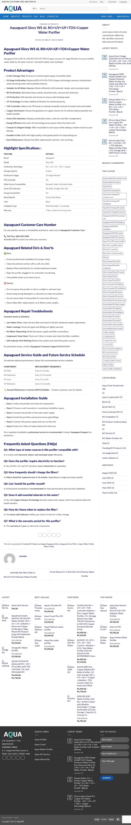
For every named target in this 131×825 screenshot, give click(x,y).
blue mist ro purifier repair (112, 245)
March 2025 (107, 493)
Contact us (52, 16)
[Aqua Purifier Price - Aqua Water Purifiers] (15, 8)
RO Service (107, 433)
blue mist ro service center (112, 253)
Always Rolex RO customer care (114, 178)
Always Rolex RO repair (111, 182)
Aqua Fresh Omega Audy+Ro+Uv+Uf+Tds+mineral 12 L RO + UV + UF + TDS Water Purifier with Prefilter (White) (87, 745)
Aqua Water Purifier (44, 749)
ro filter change (108, 332)
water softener (108, 458)
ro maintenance (108, 337)
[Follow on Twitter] (9, 758)
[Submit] (106, 9)
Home (5, 16)
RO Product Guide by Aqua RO (114, 423)
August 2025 (108, 473)
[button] (111, 2)
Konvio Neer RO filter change (113, 304)
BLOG (105, 402)
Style (104, 443)
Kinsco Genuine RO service (113, 296)
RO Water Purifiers (110, 438)
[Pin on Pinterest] (54, 535)
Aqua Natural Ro (42, 759)
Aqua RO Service (42, 754)
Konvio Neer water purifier (112, 324)
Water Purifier (49, 546)
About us (15, 16)
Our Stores (93, 2)
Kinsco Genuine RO (111, 412)
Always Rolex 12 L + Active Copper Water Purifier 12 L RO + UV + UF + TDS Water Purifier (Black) (118, 106)
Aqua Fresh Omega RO (111, 190)
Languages (123, 2)
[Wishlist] (115, 9)
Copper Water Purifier (86, 544)
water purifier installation (112, 369)
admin (60, 40)
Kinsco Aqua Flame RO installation (111, 267)
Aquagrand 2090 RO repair (113, 233)
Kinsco (105, 257)
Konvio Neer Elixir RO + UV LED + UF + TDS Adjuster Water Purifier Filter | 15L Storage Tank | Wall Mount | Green (118, 147)
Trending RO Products (49, 24)
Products (26, 16)
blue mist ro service (110, 249)
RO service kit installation (112, 349)
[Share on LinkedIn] (58, 535)
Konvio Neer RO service (112, 320)
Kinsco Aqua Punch (110, 276)
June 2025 (107, 483)
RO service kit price (110, 353)
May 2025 (106, 488)
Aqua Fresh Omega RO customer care (111, 196)
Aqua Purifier (41, 740)
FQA (35, 16)
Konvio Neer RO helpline (112, 308)
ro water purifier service (111, 361)
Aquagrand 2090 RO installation (110, 228)
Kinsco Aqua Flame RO (111, 261)
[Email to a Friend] (49, 535)
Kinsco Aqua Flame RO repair (113, 272)
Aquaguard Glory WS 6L (68, 544)
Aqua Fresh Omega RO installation (111, 202)
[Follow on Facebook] (4, 758)
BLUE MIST (107, 407)
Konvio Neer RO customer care (114, 300)
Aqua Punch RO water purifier (113, 241)
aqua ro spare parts (110, 397)
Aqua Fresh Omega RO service (114, 212)
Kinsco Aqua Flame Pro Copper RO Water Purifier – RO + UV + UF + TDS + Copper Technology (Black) (118, 126)
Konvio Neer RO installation (113, 312)
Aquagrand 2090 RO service (113, 237)
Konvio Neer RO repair (111, 316)
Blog (101, 2)
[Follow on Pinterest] (23, 758)
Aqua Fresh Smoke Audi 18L (112, 387)
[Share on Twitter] (44, 535)
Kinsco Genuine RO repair (112, 292)
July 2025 (106, 478)
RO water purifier (109, 357)
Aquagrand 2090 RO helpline (113, 222)
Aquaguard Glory (53, 544)
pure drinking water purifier (113, 328)
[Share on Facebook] (40, 535)
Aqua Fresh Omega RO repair (113, 208)
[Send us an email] (13, 758)
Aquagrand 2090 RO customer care (114, 217)
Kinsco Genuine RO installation (114, 288)
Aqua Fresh (107, 186)
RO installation (109, 417)
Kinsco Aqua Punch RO (111, 280)
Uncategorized (108, 453)
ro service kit (107, 345)
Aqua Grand (40, 745)
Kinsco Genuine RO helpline (113, 284)
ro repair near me (109, 340)
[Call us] (18, 758)
